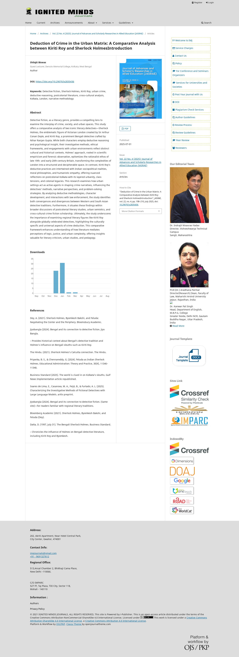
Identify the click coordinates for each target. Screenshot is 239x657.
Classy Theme (74, 624)
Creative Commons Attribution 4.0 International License (115, 620)
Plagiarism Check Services (189, 109)
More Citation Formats (133, 211)
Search (207, 22)
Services (107, 22)
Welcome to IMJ (183, 40)
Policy (178, 63)
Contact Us (180, 55)
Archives (55, 22)
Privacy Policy (37, 608)
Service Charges (184, 48)
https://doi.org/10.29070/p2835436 (55, 81)
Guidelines (125, 22)
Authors (34, 603)
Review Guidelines (185, 132)
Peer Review (182, 140)
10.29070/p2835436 (129, 204)
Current (41, 22)
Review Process (183, 124)
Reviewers (181, 147)
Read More (178, 325)
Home (28, 22)
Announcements (74, 22)
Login (211, 2)
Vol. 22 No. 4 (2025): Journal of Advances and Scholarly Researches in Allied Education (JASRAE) (97, 33)
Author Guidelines (185, 117)
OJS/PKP (60, 624)
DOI (177, 102)
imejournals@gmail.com (43, 553)
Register (198, 2)
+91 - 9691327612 (39, 556)
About (91, 22)
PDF (126, 128)
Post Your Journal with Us (189, 94)
